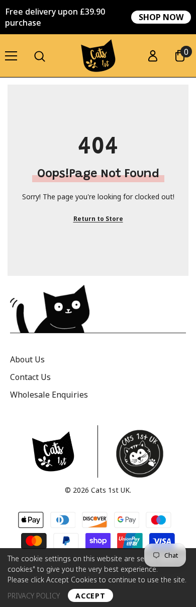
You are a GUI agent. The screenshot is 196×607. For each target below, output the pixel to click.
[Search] (40, 56)
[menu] (11, 56)
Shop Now (161, 17)
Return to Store (98, 218)
